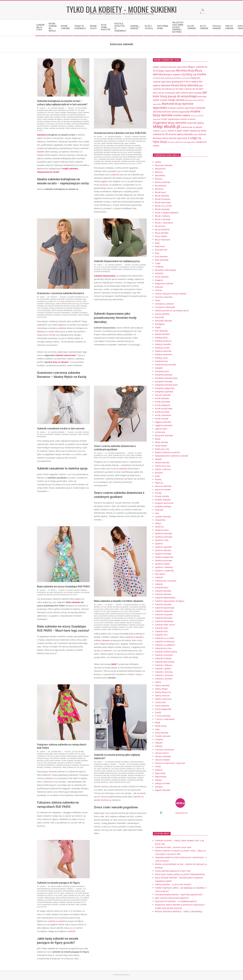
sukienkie (47, 767)
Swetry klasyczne (163, 692)
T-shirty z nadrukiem (165, 719)
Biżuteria (159, 189)
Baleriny (159, 172)
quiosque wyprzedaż (80, 124)
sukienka (115, 174)
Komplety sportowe (164, 391)
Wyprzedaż (160, 773)
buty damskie (161, 256)
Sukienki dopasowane (104, 275)
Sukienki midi (56, 751)
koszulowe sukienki (52, 117)
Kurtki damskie (162, 398)
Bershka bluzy (185, 70)
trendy (52, 335)
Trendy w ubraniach (164, 749)
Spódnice (159, 526)
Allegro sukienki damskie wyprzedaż (170, 67)
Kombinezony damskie (165, 364)
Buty (157, 253)
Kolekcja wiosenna (163, 354)
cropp (157, 263)
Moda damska (56, 886)
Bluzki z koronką (162, 219)
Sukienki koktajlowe (164, 621)
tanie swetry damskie (182, 134)
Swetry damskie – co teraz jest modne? (173, 884)
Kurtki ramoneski (163, 415)
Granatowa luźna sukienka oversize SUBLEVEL (120, 132)
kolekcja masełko (163, 344)
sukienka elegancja (79, 313)
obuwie (158, 459)
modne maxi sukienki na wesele (114, 778)
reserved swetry (195, 122)
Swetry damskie (162, 685)
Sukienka (41, 134)
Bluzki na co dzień (163, 205)
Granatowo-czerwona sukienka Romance (60, 293)
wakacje (158, 769)
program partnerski (164, 503)
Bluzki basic (160, 192)
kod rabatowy (161, 330)
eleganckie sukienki (112, 766)
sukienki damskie (163, 590)
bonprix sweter (172, 74)
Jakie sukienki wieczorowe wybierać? (172, 898)
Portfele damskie (163, 499)
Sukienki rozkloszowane (166, 651)
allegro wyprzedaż (55, 592)
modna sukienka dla (57, 308)
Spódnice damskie (163, 533)
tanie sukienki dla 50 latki (76, 128)
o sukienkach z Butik (126, 267)
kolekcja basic (161, 337)
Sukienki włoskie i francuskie (133, 161)
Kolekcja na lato (162, 347)
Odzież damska (162, 462)
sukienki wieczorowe (65, 355)
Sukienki (159, 584)
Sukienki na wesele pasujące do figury (58, 882)
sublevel (159, 577)
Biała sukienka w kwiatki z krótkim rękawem (118, 600)
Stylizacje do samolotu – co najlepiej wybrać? (176, 901)
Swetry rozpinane (163, 699)
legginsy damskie (163, 422)
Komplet (159, 368)
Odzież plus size (162, 466)
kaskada (110, 146)
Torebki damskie (162, 736)
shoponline (160, 520)
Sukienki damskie (58, 108)
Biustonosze (160, 185)
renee (139, 157)
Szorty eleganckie (163, 709)
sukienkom (56, 767)
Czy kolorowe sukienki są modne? (108, 139)
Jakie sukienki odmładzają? (66, 112)
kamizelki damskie (163, 320)
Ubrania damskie (163, 756)
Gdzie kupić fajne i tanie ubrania (117, 609)
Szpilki (158, 712)
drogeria (159, 280)
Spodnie (159, 543)
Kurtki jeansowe (162, 401)
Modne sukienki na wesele (118, 762)
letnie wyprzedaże (44, 902)
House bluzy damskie (184, 85)
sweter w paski (175, 130)
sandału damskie (163, 516)
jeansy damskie (162, 314)
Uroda (158, 766)
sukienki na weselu (119, 780)
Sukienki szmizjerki (164, 655)
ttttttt (40, 130)
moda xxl (125, 620)
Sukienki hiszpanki (163, 614)
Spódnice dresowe (163, 536)
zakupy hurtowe (162, 783)
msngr (164, 119)
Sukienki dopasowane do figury (169, 601)
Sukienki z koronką (163, 672)
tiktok (157, 722)
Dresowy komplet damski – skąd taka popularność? (179, 894)
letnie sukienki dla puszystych (124, 618)
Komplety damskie (163, 374)
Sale (157, 513)
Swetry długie (161, 688)
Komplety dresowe (163, 381)
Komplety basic (162, 371)
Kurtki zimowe (161, 418)
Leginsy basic (161, 428)
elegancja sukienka (74, 299)
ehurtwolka (186, 78)
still (96, 159)
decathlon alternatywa (165, 270)
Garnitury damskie (163, 297)
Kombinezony (161, 361)
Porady (158, 493)
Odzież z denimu (163, 469)
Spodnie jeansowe (163, 560)
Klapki (158, 327)
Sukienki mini (161, 634)
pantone (159, 472)
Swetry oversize (162, 695)
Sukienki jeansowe (163, 618)
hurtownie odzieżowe (165, 307)
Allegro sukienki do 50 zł (77, 297)
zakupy (158, 780)
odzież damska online (123, 623)
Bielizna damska (162, 182)
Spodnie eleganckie (164, 557)
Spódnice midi (161, 540)
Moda (53, 590)
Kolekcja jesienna (163, 341)
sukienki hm (99, 161)
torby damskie (161, 732)
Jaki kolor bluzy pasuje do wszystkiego (180, 94)
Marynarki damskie (164, 435)
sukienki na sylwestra (165, 645)
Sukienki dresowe (163, 604)
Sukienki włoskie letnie (103, 164)
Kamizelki (159, 317)
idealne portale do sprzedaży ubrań (172, 310)
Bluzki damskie (162, 195)
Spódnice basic (162, 530)
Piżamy (158, 479)
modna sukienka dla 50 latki (75, 119)
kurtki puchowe (162, 411)
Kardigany (160, 324)
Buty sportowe (161, 260)
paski (157, 476)
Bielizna (158, 178)
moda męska (161, 445)
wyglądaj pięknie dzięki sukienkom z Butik (120, 269)
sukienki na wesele (57, 921)
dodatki (40, 151)
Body (157, 243)
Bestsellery (160, 175)
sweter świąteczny (191, 130)
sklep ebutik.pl (43, 126)
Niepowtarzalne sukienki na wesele (51, 889)
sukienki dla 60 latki (131, 159)
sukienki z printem (163, 678)
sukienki (70, 126)
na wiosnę (65, 121)
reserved (159, 509)
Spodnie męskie (162, 563)
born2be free (161, 249)
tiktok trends (161, 726)
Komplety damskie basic (166, 378)
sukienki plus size (125, 627)
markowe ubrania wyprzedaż (176, 111)
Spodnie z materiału (164, 570)
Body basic (160, 246)
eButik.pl (41, 331)
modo (130, 152)
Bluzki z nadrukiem (164, 222)
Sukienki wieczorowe (164, 661)
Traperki (159, 739)
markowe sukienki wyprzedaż (181, 108)
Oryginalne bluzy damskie (169, 123)
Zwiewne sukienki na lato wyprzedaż (181, 142)
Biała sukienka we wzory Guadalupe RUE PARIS (63, 586)
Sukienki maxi (161, 628)
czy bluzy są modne (193, 74)
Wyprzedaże (160, 776)
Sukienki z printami (164, 675)
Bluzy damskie (161, 232)
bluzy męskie (161, 236)
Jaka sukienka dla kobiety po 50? (67, 110)
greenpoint (178, 81)
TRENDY (113, 764)
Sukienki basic (161, 587)
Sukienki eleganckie (164, 611)
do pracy (104, 184)
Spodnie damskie (163, 550)
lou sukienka (42, 308)
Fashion (53, 297)
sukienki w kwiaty (163, 658)
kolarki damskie (162, 334)
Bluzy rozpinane (162, 239)
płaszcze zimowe (163, 489)
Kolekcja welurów (163, 351)
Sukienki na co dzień (164, 638)
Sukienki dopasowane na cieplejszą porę (117, 261)
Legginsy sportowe (163, 425)
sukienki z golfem (163, 668)
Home (157, 300)
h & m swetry (191, 81)
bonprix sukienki (139, 137)
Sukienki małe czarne (165, 624)
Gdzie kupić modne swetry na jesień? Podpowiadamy (180, 874)
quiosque (50, 124)
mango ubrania (59, 902)
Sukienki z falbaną (163, 665)
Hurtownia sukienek (164, 303)
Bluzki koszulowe (163, 202)
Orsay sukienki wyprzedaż (131, 155)
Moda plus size (162, 449)
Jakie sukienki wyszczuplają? (67, 304)
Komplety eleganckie (164, 388)
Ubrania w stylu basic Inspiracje (170, 763)
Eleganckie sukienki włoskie (134, 139)
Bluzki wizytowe (162, 209)
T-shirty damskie (163, 715)
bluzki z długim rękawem (166, 212)
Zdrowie (159, 786)
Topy (157, 729)
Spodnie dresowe (163, 553)
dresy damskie (162, 276)
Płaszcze (159, 482)
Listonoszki (160, 432)
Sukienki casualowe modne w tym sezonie (61, 428)
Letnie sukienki (67, 760)
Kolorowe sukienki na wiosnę (57, 306)
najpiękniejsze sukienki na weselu (181, 119)
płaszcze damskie (163, 486)
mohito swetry (181, 115)
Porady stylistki (162, 496)
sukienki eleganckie (102, 780)
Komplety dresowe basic (166, 384)
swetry (158, 682)
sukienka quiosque (58, 126)
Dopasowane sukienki (72, 891)
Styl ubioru (160, 574)
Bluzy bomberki (162, 229)
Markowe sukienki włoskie (115, 150)
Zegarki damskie (162, 790)
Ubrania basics (162, 753)
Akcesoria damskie (163, 165)
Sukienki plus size (163, 648)
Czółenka (159, 266)
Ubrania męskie (162, 759)
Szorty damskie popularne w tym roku (173, 871)
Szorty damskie (162, 705)
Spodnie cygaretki (163, 547)
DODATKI (159, 273)
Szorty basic (160, 702)
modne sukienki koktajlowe (48, 121)
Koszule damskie (163, 395)
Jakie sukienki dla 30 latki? (71, 301)
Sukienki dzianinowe (116, 453)
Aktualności (160, 168)
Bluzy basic (160, 226)
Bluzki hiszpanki (162, 199)
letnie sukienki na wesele (52, 119)
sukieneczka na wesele (191, 127)
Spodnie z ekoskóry (164, 567)
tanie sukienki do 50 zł (133, 458)
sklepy (158, 523)
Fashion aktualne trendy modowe (170, 293)
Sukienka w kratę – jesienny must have (173, 847)
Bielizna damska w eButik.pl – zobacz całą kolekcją (178, 911)
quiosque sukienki (63, 124)
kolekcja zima (161, 357)
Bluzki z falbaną (162, 216)
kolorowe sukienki (58, 115)
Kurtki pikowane (162, 405)
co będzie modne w (131, 605)
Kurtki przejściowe (163, 408)
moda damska (114, 620)
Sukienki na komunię (165, 641)
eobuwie (159, 287)
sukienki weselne (101, 782)
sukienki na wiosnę (56, 128)
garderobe (98, 141)
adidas (158, 162)
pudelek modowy (163, 506)
